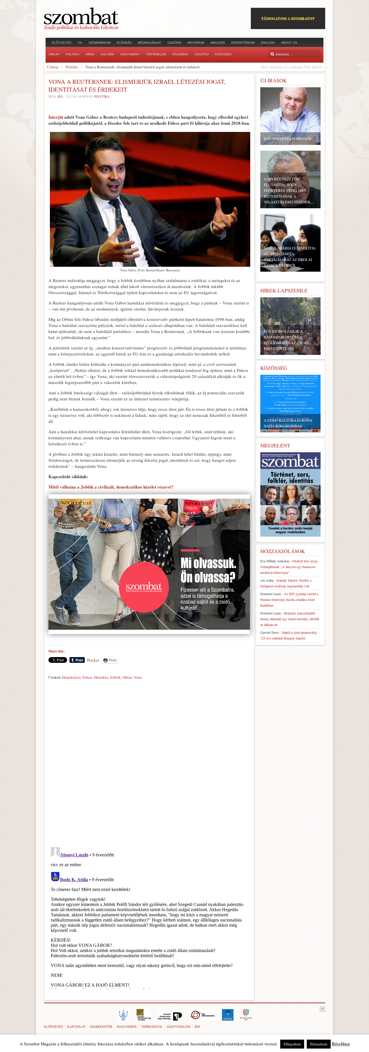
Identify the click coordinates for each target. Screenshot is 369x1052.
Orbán (127, 677)
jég (60, 96)
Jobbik (115, 677)
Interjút (56, 117)
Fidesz (87, 677)
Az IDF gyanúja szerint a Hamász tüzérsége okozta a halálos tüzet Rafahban (289, 599)
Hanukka (101, 677)
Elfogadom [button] (292, 1044)
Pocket (93, 660)
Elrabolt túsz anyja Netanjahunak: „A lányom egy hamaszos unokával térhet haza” (288, 567)
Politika (72, 66)
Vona (138, 677)
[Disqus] (149, 762)
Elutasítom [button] (318, 1044)
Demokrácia (71, 677)
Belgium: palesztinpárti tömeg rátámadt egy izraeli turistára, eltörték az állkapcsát (289, 619)
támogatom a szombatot (288, 18)
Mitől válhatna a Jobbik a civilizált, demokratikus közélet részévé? (111, 487)
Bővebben (341, 1043)
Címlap (53, 66)
